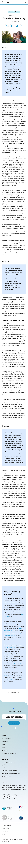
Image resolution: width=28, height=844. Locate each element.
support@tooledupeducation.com (11, 773)
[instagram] (9, 796)
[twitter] (7, 26)
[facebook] (12, 26)
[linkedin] (17, 26)
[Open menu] (25, 2)
